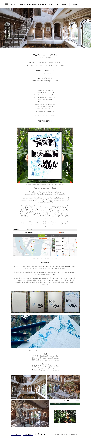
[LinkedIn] (42, 434)
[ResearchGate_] (45, 434)
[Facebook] (36, 434)
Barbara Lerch (40, 368)
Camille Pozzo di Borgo (37, 370)
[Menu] (6, 4)
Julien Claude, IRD (36, 358)
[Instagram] (39, 434)
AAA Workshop (36, 356)
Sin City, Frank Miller (37, 366)
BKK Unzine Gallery (36, 360)
